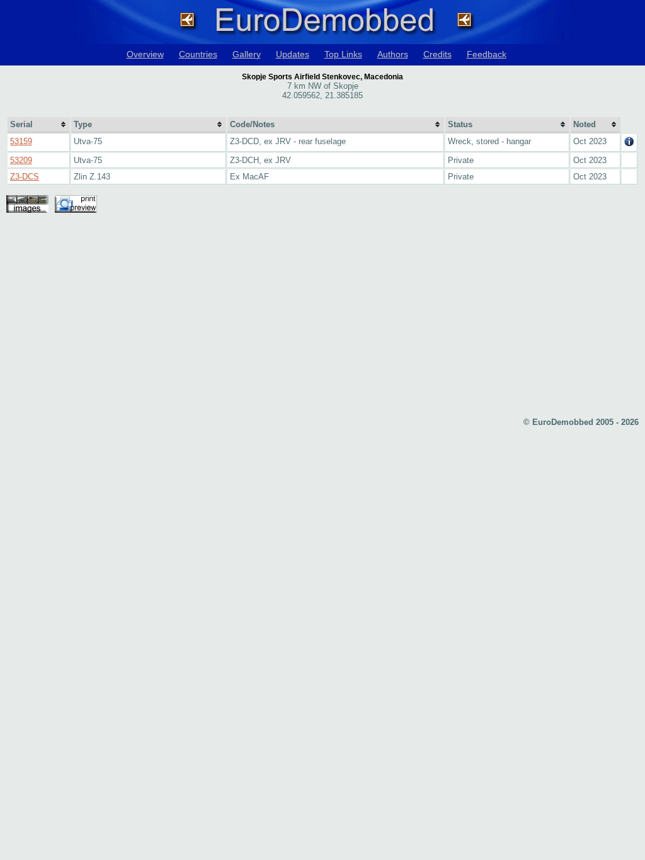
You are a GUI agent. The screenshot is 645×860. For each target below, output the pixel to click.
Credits (437, 54)
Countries (198, 54)
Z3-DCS (24, 176)
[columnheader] (39, 125)
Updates (292, 54)
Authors (392, 54)
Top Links (343, 54)
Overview (145, 54)
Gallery (246, 54)
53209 (21, 160)
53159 (21, 141)
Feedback (486, 54)
